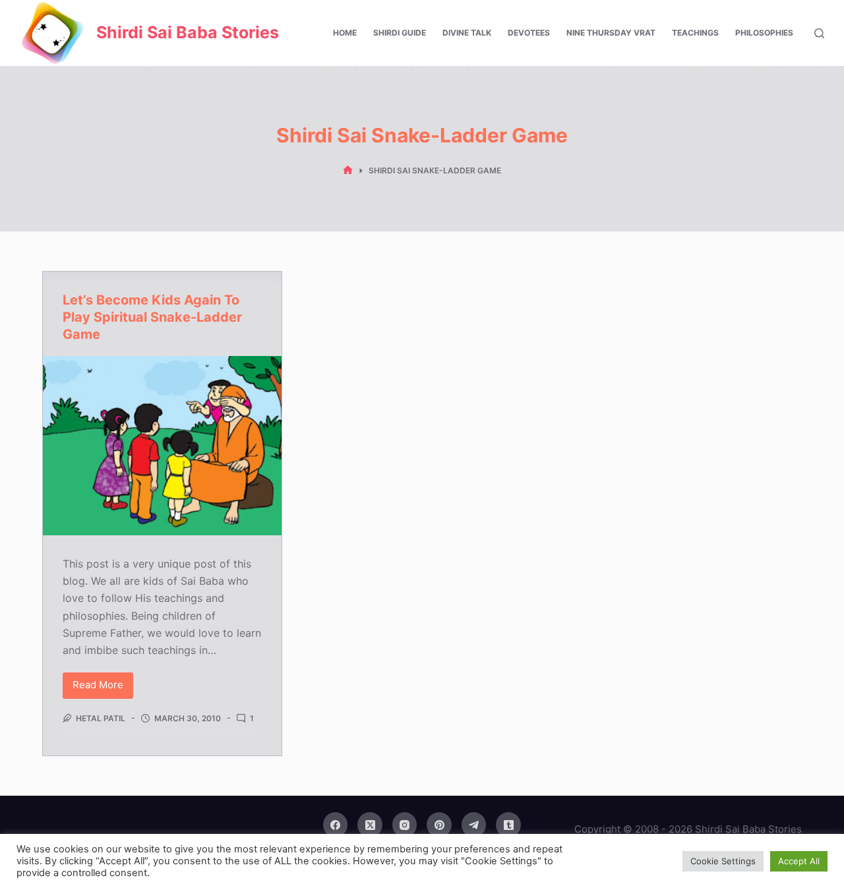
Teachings (695, 33)
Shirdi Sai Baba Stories (187, 32)
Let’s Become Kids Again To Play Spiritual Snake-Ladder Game (152, 317)
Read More (103, 688)
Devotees (529, 33)
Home (345, 33)
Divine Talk (466, 33)
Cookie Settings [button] (723, 861)
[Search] (819, 33)
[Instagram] (404, 824)
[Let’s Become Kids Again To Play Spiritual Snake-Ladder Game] (162, 445)
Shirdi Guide (399, 33)
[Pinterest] (439, 824)
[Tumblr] (508, 824)
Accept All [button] (799, 861)
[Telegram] (474, 824)
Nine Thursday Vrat (610, 33)
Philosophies (764, 33)
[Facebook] (335, 824)
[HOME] (348, 170)
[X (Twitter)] (369, 824)
